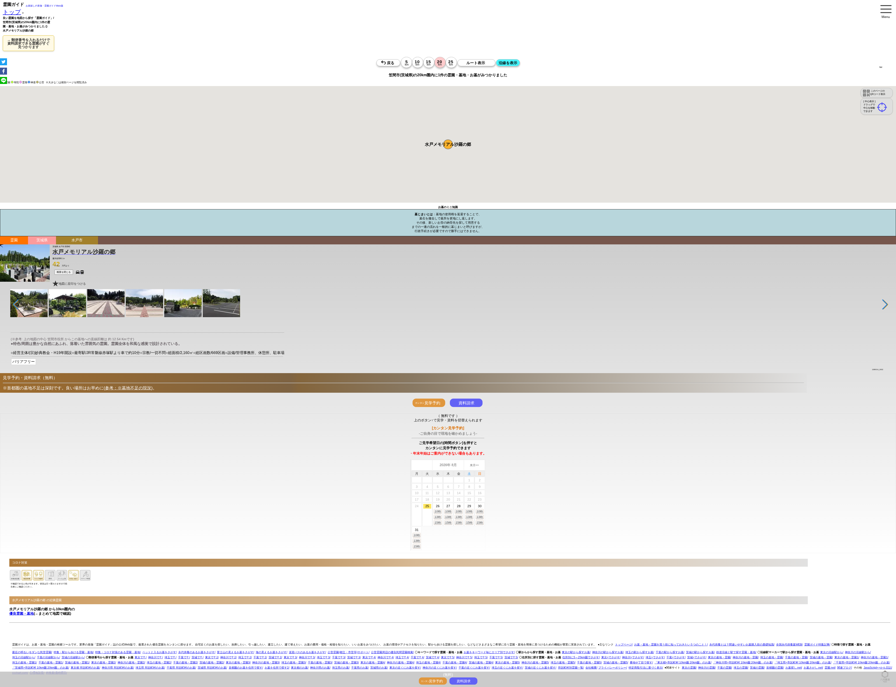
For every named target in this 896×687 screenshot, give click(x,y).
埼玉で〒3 (323, 657)
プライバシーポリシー (612, 667)
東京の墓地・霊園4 (372, 662)
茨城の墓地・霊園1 (77, 662)
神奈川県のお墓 (320, 667)
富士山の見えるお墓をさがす (235, 652)
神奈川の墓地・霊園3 (265, 662)
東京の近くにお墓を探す (404, 667)
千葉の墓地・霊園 (796, 657)
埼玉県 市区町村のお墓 (150, 667)
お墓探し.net (793, 667)
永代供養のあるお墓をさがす (196, 652)
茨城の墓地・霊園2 (212, 662)
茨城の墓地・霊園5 (615, 662)
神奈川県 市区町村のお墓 (117, 667)
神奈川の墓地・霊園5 (535, 662)
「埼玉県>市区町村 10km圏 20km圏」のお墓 (802, 662)
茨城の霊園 (757, 667)
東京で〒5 (447, 657)
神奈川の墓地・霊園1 (874, 657)
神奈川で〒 (155, 657)
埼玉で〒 (170, 657)
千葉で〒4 (417, 657)
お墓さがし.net (813, 667)
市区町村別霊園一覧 (570, 667)
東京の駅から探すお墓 (576, 652)
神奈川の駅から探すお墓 (607, 652)
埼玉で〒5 (480, 657)
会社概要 (591, 667)
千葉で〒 (183, 657)
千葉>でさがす (675, 657)
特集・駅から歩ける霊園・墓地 (73, 652)
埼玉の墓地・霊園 (771, 657)
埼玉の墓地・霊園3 (293, 662)
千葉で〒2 (259, 657)
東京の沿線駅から (831, 652)
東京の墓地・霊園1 (846, 657)
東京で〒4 (368, 657)
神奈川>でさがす (632, 657)
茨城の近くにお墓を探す (540, 667)
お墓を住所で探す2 (277, 667)
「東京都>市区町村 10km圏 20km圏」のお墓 (682, 662)
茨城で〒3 (353, 657)
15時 (438, 522)
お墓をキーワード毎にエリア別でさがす (489, 652)
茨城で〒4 (432, 657)
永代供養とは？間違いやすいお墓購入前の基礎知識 (741, 644)
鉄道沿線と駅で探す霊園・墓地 (736, 652)
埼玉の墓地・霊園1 (24, 662)
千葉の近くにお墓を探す (473, 667)
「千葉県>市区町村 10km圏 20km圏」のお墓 (861, 662)
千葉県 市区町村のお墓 (181, 667)
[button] (448, 144)
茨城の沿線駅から (73, 657)
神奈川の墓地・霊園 (745, 657)
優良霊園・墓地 (21, 613)
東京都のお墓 (299, 667)
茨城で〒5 (510, 657)
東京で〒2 (211, 657)
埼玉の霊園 (741, 667)
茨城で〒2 (275, 657)
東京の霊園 (689, 667)
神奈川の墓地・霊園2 (131, 662)
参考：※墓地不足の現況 (128, 388)
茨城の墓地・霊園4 (481, 662)
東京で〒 (140, 657)
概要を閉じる (64, 272)
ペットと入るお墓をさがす (159, 652)
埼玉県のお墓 (340, 667)
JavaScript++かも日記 (877, 667)
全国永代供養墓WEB (789, 644)
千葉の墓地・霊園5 (589, 662)
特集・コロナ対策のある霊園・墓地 (117, 652)
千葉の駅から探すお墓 (670, 652)
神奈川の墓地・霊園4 (400, 662)
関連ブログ (844, 667)
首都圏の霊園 (774, 667)
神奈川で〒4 (385, 657)
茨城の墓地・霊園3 (346, 662)
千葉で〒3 (338, 657)
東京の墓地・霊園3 (238, 662)
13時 (438, 517)
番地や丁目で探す (641, 662)
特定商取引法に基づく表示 (645, 667)
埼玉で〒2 (244, 657)
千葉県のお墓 (359, 667)
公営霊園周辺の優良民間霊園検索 (392, 652)
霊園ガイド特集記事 (817, 644)
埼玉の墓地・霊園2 (159, 662)
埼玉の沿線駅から (23, 657)
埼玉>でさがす (655, 657)
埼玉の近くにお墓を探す (507, 667)
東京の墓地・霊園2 (103, 662)
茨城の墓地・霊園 (821, 657)
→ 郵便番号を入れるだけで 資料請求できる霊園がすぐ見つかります (28, 43)
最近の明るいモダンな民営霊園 (31, 652)
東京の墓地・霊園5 (507, 662)
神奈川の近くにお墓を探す (439, 667)
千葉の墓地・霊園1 (50, 662)
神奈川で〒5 (464, 657)
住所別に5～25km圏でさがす (580, 657)
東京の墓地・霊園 (719, 657)
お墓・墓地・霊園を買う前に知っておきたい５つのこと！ (670, 644)
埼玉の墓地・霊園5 (563, 662)
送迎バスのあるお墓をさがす (307, 652)
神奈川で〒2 (228, 657)
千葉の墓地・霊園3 (320, 662)
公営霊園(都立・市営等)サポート (348, 652)
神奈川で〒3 (307, 657)
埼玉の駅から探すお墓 (639, 652)
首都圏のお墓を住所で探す (245, 667)
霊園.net (830, 667)
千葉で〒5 (495, 657)
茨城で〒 (197, 657)
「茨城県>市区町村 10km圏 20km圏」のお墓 (40, 667)
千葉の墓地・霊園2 (185, 662)
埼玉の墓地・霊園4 (428, 662)
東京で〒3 (290, 657)
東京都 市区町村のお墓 (85, 667)
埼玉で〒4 (402, 657)
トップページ (623, 644)
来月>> (474, 465)
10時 (438, 511)
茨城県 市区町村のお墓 (212, 667)
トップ (12, 12)
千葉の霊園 (724, 667)
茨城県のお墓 (378, 667)
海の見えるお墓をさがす (271, 652)
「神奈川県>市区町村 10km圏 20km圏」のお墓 (742, 662)
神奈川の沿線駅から (857, 652)
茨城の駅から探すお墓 (700, 652)
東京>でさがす (610, 657)
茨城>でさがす (696, 657)
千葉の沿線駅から (48, 657)
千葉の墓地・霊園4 (454, 662)
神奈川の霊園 (706, 667)
